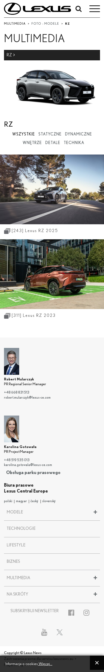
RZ (10, 55)
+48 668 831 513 (16, 392)
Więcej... (45, 664)
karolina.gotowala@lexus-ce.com (28, 465)
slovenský (49, 501)
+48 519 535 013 (17, 460)
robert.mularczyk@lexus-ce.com (27, 397)
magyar (21, 501)
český (34, 501)
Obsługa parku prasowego (33, 472)
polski (8, 501)
